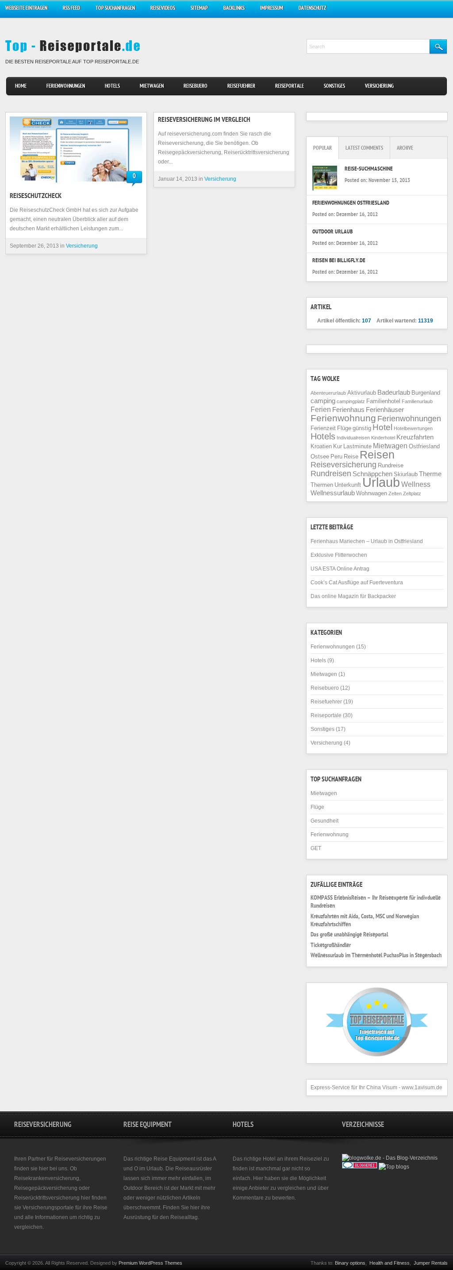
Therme (430, 474)
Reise (351, 456)
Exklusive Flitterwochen (339, 555)
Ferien (321, 409)
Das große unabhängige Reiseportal (349, 935)
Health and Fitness (389, 1263)
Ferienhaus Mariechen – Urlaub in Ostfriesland (367, 541)
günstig (362, 428)
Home (21, 86)
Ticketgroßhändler (331, 945)
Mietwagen (152, 86)
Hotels (112, 86)
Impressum (271, 9)
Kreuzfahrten (415, 437)
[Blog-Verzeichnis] (359, 1167)
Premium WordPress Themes (150, 1263)
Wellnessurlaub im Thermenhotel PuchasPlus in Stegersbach (376, 955)
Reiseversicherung (343, 464)
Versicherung (379, 86)
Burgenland (425, 392)
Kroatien (321, 446)
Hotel (382, 427)
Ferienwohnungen (65, 86)
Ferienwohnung (343, 418)
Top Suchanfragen (115, 9)
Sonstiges (334, 86)
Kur (337, 446)
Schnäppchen (372, 474)
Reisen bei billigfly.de (338, 261)
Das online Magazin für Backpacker (353, 596)
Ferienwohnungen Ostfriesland (350, 203)
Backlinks (234, 9)
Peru (336, 456)
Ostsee (320, 456)
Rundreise (390, 465)
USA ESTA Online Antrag (340, 569)
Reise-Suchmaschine (369, 169)
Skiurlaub (406, 474)
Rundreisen (331, 473)
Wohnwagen (371, 493)
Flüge (344, 428)
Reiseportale (289, 86)
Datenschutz (312, 9)
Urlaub (381, 482)
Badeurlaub (393, 392)
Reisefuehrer (241, 86)
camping (323, 400)
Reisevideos (162, 9)
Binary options (350, 1263)
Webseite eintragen (26, 9)
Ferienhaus (348, 409)
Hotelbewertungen (413, 428)
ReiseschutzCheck (35, 197)
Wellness (415, 484)
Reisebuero (195, 86)
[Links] (382, 1176)
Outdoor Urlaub (332, 232)
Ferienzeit (323, 428)
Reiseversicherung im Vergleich (204, 120)
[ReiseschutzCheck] (76, 150)
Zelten (395, 493)
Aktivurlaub (361, 392)
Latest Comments (364, 148)
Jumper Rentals (431, 1263)
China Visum (381, 1087)
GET (316, 848)
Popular (322, 148)
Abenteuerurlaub (328, 393)
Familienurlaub (417, 401)
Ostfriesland (424, 446)
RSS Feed (71, 9)
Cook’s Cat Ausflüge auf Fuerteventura (357, 582)
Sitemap (199, 9)
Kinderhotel (383, 437)
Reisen (377, 454)
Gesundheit (324, 821)
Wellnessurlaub (333, 493)
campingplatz (351, 401)
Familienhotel (383, 401)
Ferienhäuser (385, 409)
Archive (405, 148)
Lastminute (357, 446)
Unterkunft (347, 485)
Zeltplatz (412, 493)
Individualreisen (353, 437)
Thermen (322, 485)
